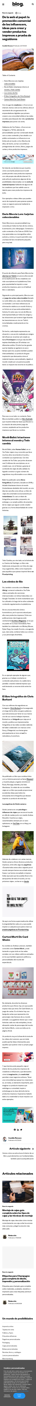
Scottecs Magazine (19, 621)
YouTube (16, 824)
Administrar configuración (7, 1395)
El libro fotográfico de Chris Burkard (17, 96)
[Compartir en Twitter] (21, 1129)
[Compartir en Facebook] (15, 1130)
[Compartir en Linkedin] (18, 1130)
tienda (26, 882)
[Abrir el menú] (3, 4)
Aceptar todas (19, 1395)
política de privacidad (22, 1391)
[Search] (33, 4)
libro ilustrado (27, 419)
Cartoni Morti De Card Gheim (14, 100)
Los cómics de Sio (11, 93)
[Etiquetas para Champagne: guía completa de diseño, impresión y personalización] (18, 1257)
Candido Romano (7, 46)
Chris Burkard (15, 708)
